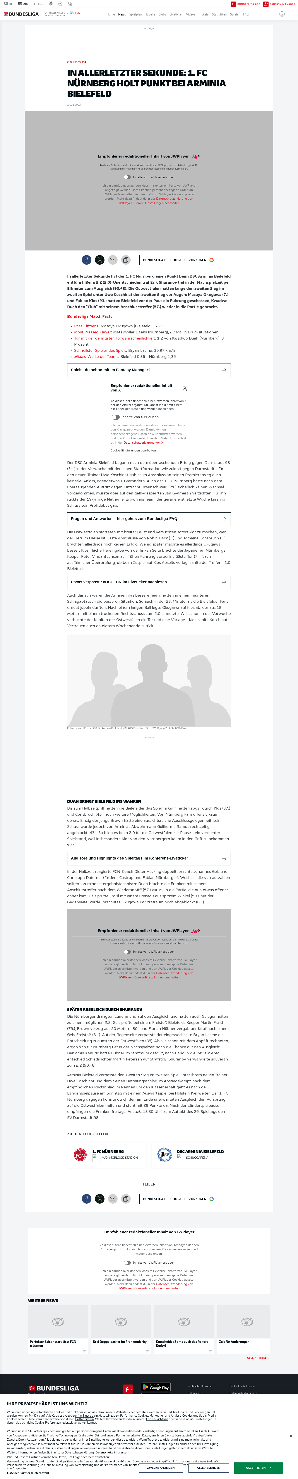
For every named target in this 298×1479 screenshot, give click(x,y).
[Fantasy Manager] (266, 4)
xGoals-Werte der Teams (96, 357)
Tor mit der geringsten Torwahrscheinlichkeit (114, 339)
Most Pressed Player (92, 333)
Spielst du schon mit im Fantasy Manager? (111, 370)
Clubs (162, 14)
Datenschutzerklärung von (143, 442)
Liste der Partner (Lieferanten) (28, 1473)
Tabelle (150, 14)
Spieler (235, 14)
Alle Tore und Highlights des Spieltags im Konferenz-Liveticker (129, 858)
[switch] (127, 177)
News (122, 14)
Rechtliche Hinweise (200, 1386)
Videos (190, 14)
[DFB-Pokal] (51, 4)
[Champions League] (60, 4)
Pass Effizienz (86, 326)
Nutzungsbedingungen (243, 1393)
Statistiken (219, 14)
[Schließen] (291, 1436)
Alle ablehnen (209, 1468)
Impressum (121, 1452)
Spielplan (135, 14)
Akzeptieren (256, 1468)
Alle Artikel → (258, 1357)
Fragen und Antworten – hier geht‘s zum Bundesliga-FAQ (124, 518)
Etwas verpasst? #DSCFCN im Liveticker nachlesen (119, 582)
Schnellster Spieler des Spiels (100, 351)
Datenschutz (195, 1393)
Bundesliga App (248, 4)
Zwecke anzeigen (161, 1468)
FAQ (246, 14)
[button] (280, 14)
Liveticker (176, 14)
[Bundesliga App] (233, 4)
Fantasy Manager (282, 4)
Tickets (204, 14)
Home (111, 14)
